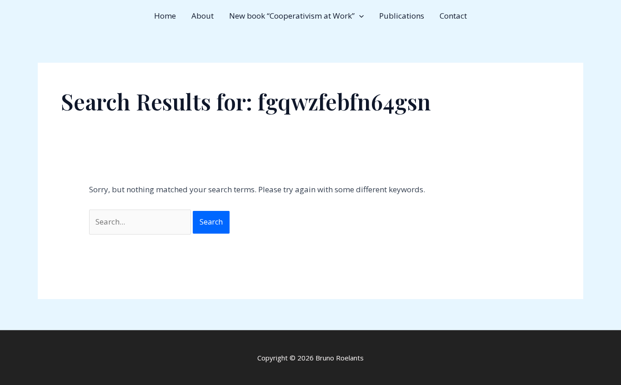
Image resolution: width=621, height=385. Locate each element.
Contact (453, 15)
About (202, 15)
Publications (401, 15)
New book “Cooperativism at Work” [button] (292, 15)
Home (165, 15)
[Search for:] (141, 221)
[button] (359, 16)
